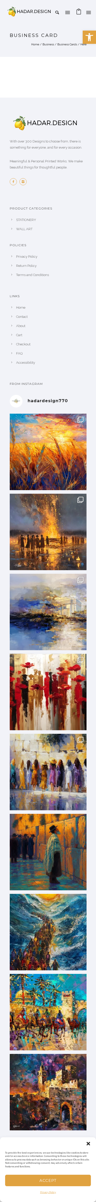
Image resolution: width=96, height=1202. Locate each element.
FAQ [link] (19, 353)
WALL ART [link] (24, 229)
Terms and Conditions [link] (32, 275)
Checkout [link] (23, 344)
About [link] (20, 326)
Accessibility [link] (25, 362)
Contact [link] (22, 317)
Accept (48, 1180)
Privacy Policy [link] (48, 1192)
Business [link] (48, 44)
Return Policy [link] (26, 266)
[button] (88, 1143)
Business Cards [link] (67, 44)
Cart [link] (19, 335)
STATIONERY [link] (26, 220)
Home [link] (35, 44)
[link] (89, 37)
